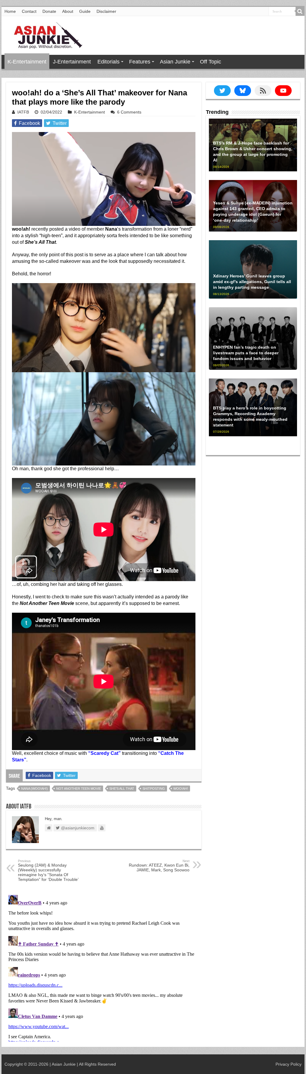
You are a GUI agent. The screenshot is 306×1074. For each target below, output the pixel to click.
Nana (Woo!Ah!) (34, 788)
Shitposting (154, 788)
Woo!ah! (180, 788)
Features (139, 62)
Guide (85, 11)
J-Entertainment (72, 62)
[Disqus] (103, 967)
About (67, 11)
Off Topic (210, 62)
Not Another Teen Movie (78, 788)
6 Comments (129, 112)
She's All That (121, 788)
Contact (29, 11)
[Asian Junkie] (45, 34)
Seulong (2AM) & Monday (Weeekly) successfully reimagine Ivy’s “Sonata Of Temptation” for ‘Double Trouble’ (48, 870)
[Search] (300, 11)
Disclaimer (106, 11)
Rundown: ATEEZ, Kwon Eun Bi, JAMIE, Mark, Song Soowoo (159, 865)
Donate (49, 11)
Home (10, 11)
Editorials (108, 62)
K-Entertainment (26, 62)
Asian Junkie (175, 62)
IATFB (23, 112)
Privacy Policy (289, 1064)
